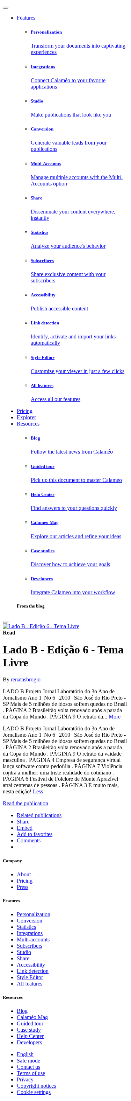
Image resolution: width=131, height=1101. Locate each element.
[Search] (5, 622)
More (115, 717)
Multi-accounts (33, 939)
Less (38, 791)
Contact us (28, 1067)
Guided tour (30, 1023)
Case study (29, 1030)
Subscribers (29, 946)
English (25, 1054)
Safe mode (28, 1061)
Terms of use (31, 1073)
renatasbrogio (26, 679)
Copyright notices (36, 1086)
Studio (24, 952)
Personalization (33, 914)
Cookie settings (34, 1092)
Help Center (30, 1036)
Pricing (24, 411)
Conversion (29, 921)
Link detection (33, 971)
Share (23, 958)
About (24, 874)
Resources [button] (28, 424)
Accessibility (31, 965)
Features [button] (26, 18)
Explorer (26, 417)
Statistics (26, 927)
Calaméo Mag (32, 1017)
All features (29, 984)
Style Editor (30, 977)
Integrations (30, 933)
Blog (22, 1011)
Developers (29, 1042)
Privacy (25, 1079)
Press (22, 887)
